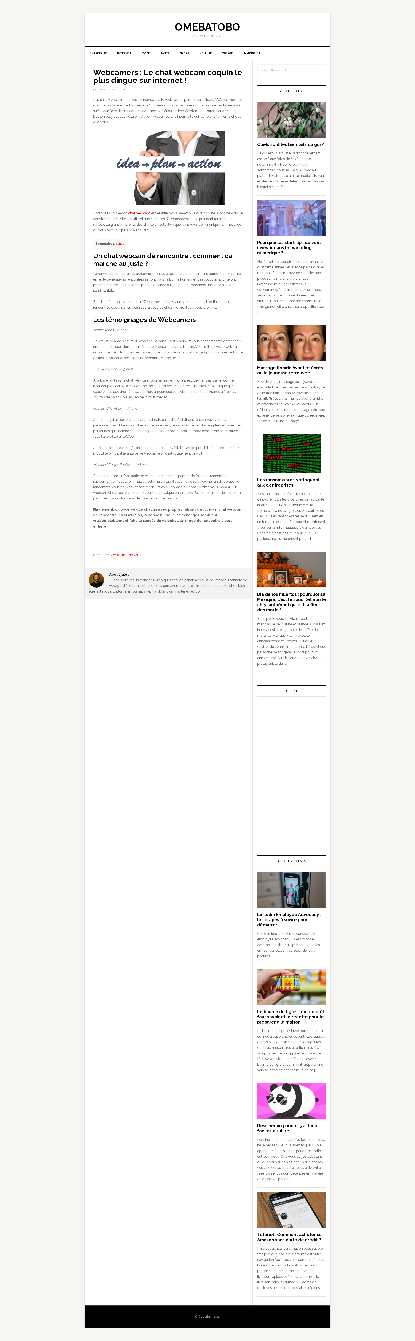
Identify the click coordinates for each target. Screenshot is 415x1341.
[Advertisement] (289, 740)
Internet (132, 555)
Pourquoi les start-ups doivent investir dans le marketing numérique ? (289, 247)
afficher (118, 243)
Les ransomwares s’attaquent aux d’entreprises (288, 482)
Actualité (118, 555)
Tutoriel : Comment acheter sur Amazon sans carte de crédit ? (290, 1237)
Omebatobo (207, 27)
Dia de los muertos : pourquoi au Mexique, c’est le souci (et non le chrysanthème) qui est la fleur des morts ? (291, 602)
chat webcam (139, 213)
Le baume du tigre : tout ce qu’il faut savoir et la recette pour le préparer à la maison (290, 1017)
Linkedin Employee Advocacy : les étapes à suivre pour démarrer (289, 919)
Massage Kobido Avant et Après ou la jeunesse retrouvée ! (290, 370)
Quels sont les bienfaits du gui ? (290, 144)
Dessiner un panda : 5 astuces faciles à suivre (288, 1128)
